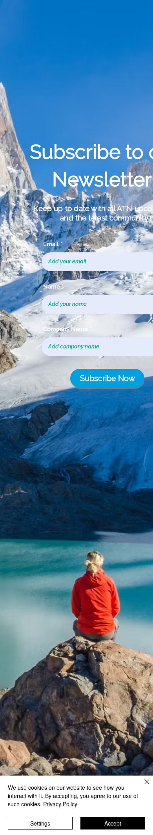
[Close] (142, 786)
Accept (112, 823)
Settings (40, 823)
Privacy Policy (60, 804)
